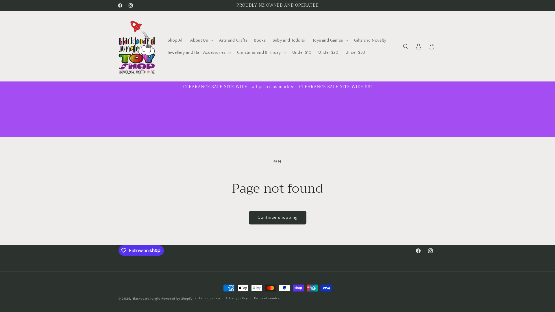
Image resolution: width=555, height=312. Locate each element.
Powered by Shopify (177, 298)
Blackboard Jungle (146, 298)
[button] (201, 40)
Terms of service (267, 298)
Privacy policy (237, 298)
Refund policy (209, 298)
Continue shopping (278, 217)
